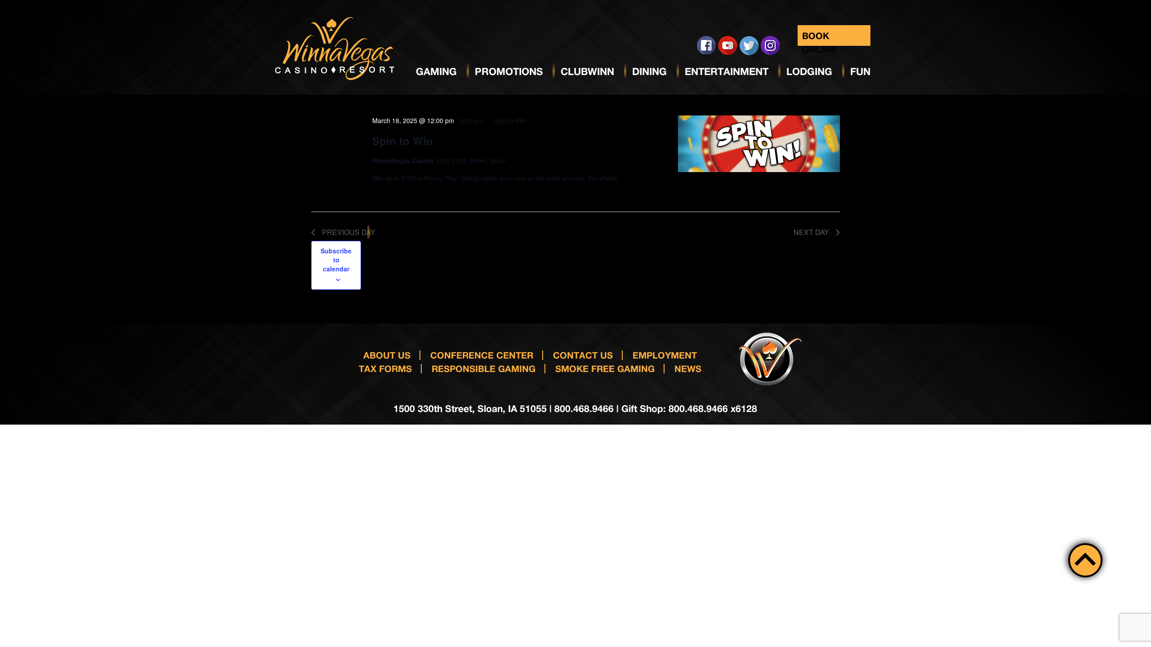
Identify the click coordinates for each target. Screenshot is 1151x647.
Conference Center (481, 355)
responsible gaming (483, 368)
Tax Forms (385, 368)
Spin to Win (402, 140)
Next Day (811, 232)
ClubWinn (587, 71)
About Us (386, 355)
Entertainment (726, 71)
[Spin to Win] (759, 143)
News (687, 368)
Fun (860, 71)
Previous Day (348, 232)
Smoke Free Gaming (605, 368)
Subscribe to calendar (336, 259)
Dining (649, 71)
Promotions (509, 71)
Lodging (809, 71)
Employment (665, 355)
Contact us (583, 355)
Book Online (819, 38)
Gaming (436, 71)
